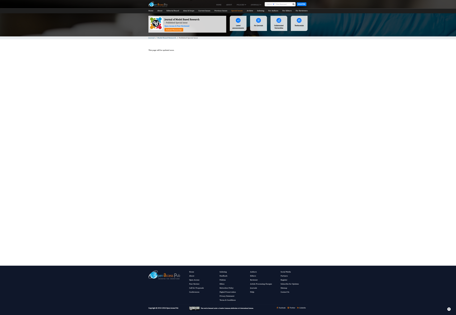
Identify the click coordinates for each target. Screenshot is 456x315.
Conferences (194, 292)
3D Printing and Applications (283, 218)
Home (218, 5)
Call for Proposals (196, 288)
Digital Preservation (228, 292)
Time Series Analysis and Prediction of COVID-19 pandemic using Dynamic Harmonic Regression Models (287, 178)
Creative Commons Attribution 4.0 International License (236, 308)
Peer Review (194, 284)
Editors (253, 276)
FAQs (252, 292)
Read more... (289, 111)
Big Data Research (279, 247)
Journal (151, 38)
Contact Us (285, 292)
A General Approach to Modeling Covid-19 (288, 163)
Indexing (260, 10)
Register (301, 4)
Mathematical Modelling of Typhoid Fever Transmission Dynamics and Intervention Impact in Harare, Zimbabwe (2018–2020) (288, 129)
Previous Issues (220, 10)
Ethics (222, 284)
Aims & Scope (188, 10)
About (229, 5)
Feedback (223, 276)
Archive (250, 10)
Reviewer (254, 280)
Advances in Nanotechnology (283, 204)
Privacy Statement (227, 296)
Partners (284, 276)
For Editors (287, 10)
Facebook (281, 308)
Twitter (292, 308)
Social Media (286, 272)
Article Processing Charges (261, 284)
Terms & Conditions (228, 300)
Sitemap (284, 288)
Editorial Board (172, 10)
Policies (241, 5)
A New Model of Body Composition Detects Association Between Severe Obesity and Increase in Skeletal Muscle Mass (289, 147)
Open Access (194, 280)
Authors (253, 272)
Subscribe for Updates (290, 284)
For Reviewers (302, 10)
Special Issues (237, 10)
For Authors (273, 10)
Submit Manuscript (174, 30)
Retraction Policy (226, 288)
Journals (255, 5)
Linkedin (302, 308)
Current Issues (204, 10)
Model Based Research (166, 38)
